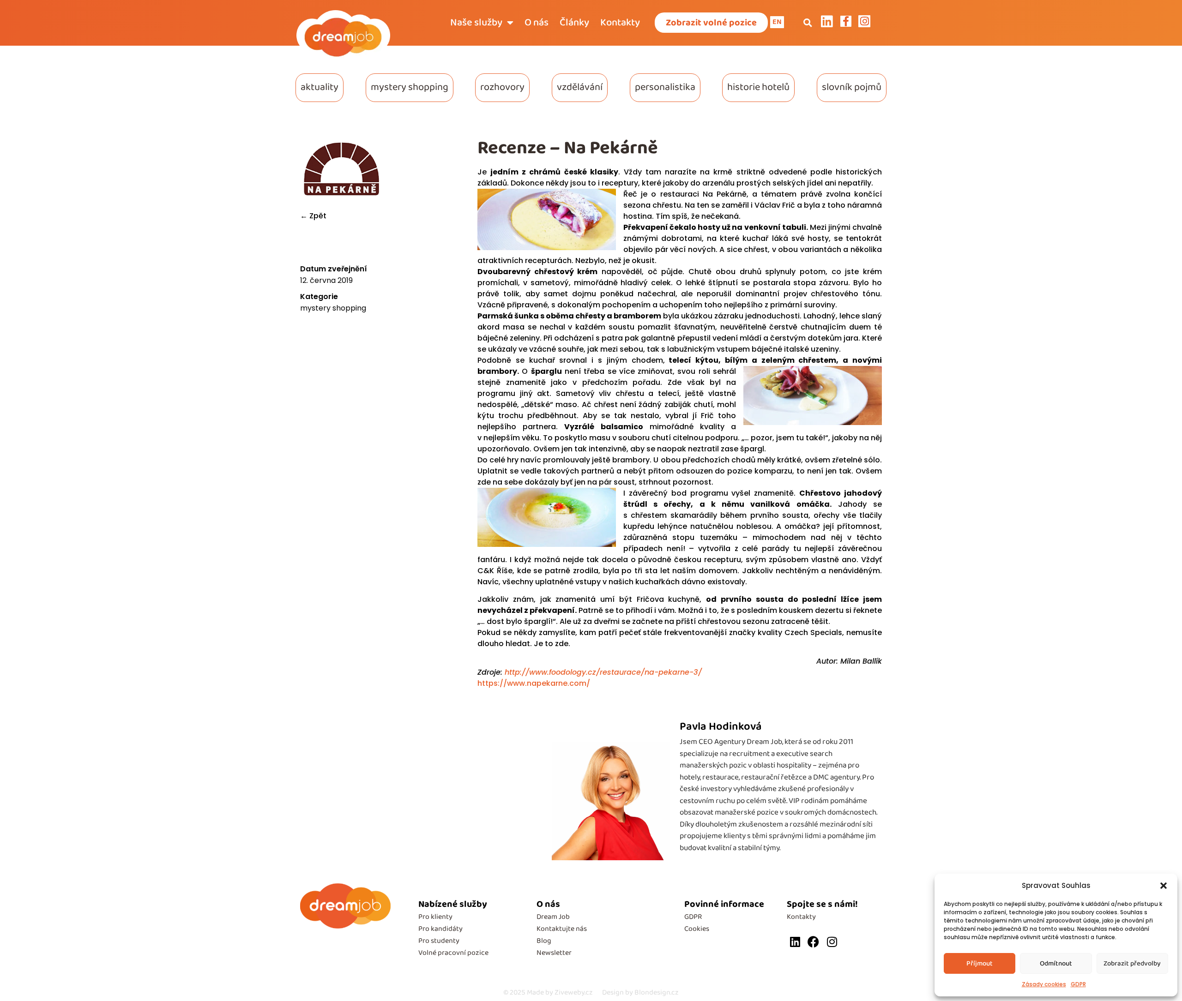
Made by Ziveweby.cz (548, 992)
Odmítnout (1056, 963)
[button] (1163, 885)
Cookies (696, 929)
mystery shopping (409, 87)
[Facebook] (813, 942)
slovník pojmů (851, 87)
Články (574, 22)
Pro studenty (438, 941)
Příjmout (979, 963)
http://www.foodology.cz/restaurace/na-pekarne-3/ (602, 672)
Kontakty (620, 22)
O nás (537, 22)
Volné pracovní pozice (453, 953)
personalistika (665, 87)
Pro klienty (435, 917)
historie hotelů (758, 87)
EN (777, 22)
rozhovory (502, 87)
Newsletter (554, 953)
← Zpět (313, 215)
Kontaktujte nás (562, 929)
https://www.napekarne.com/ (533, 683)
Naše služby (476, 22)
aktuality (319, 87)
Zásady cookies (1044, 984)
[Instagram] (832, 942)
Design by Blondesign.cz (640, 992)
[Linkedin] (795, 942)
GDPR (1078, 984)
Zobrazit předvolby (1132, 963)
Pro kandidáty (440, 929)
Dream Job (553, 917)
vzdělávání (580, 87)
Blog (544, 941)
